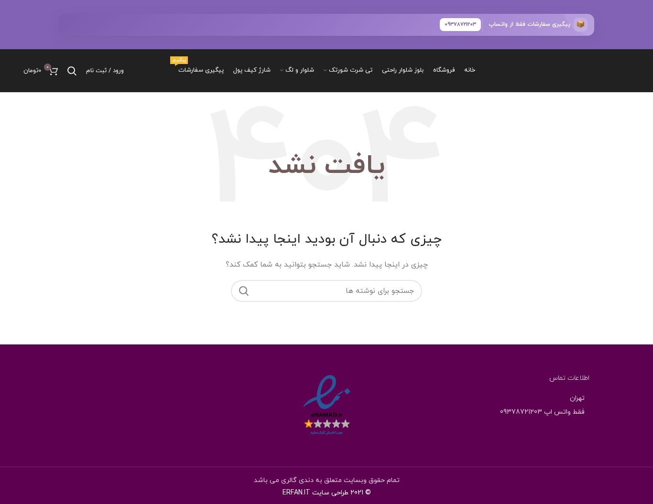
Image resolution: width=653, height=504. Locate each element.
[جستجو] (72, 70)
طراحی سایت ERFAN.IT (315, 492)
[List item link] (505, 412)
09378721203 (463, 24)
